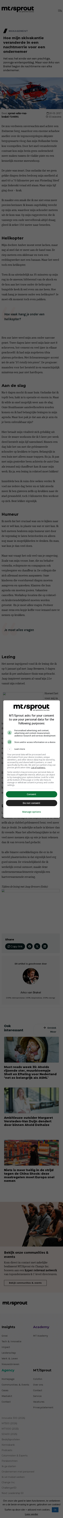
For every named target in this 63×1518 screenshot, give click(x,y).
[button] (31, 749)
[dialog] (31, 759)
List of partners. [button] (38, 767)
